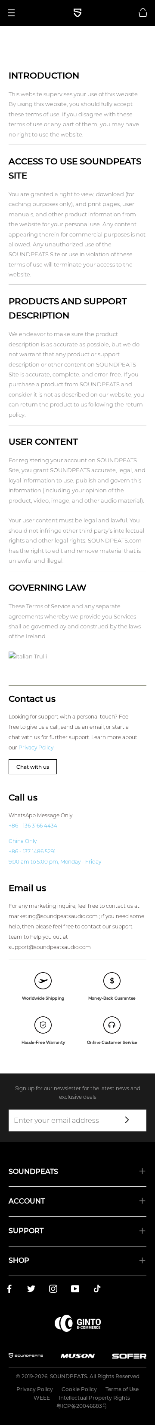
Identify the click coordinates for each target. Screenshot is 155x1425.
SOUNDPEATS (68, 1376)
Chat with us (32, 767)
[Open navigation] (14, 12)
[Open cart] (143, 13)
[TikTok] (97, 1290)
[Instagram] (53, 1290)
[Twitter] (31, 1290)
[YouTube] (75, 1290)
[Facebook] (9, 1290)
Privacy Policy (36, 747)
